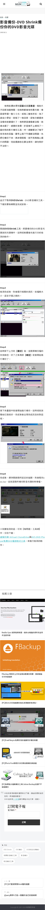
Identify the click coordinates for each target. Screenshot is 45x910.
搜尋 (40, 4)
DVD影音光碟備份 (33, 849)
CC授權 (16, 799)
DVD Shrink (8, 849)
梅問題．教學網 (22, 4)
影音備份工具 (8, 861)
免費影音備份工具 (10, 855)
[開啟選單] (4, 4)
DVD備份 (19, 849)
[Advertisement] (22, 52)
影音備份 (24, 855)
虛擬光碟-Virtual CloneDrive (14, 536)
